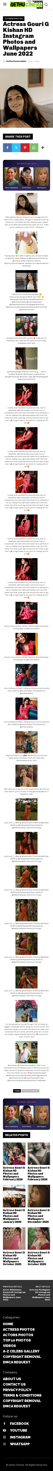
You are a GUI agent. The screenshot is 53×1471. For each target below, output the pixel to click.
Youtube (18, 1430)
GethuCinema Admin (16, 61)
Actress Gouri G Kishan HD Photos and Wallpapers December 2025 (39, 1216)
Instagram (20, 1437)
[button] (26, 211)
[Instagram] (4, 1437)
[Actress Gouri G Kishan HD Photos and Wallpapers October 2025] (14, 1238)
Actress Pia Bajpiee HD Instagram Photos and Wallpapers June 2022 (39, 1295)
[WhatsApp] (33, 147)
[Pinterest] (25, 147)
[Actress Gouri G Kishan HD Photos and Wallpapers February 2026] (14, 1153)
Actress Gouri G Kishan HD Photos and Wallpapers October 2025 (14, 1258)
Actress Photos (14, 18)
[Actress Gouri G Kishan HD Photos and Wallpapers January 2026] (14, 1196)
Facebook (19, 1423)
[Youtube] (4, 1430)
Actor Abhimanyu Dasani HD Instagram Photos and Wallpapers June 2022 (14, 1295)
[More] (42, 147)
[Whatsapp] (4, 1444)
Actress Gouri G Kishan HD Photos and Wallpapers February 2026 (14, 1173)
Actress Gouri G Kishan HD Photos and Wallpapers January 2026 (14, 1216)
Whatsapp (20, 1444)
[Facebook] (7, 147)
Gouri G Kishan (30, 1091)
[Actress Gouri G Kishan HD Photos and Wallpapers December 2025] (39, 1196)
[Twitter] (16, 147)
